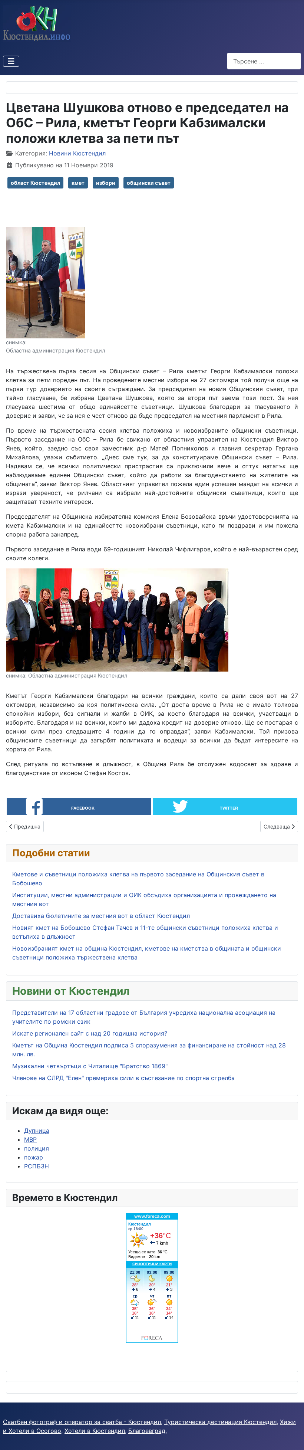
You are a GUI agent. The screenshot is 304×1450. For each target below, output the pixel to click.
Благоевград (146, 1430)
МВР (30, 1139)
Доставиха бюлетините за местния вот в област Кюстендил (102, 915)
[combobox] (264, 61)
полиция (36, 1148)
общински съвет (149, 183)
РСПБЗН (36, 1166)
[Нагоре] (291, 1436)
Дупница (36, 1130)
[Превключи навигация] (11, 61)
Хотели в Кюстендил (95, 1430)
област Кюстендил (35, 183)
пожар (33, 1157)
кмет (78, 183)
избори (105, 183)
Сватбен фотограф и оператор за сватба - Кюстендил (82, 1422)
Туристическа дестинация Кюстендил (220, 1422)
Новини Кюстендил (77, 153)
